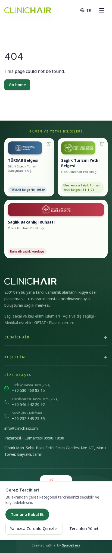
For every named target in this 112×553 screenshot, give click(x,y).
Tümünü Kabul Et (27, 514)
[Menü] (102, 10)
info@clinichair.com (21, 428)
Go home (17, 84)
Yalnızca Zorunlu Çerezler (34, 528)
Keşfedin (14, 357)
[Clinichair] (27, 10)
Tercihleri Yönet (83, 528)
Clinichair (17, 337)
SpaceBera (71, 545)
